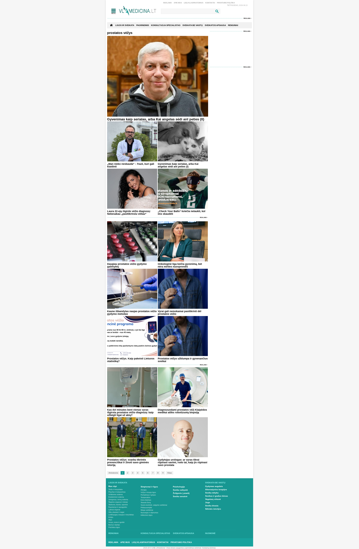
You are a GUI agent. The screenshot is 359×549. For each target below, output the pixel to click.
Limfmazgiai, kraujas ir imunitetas (121, 515)
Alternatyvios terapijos (216, 489)
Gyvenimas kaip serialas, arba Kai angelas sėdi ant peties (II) (155, 119)
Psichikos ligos (114, 527)
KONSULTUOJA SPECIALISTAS (165, 25)
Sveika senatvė (180, 496)
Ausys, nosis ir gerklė (116, 522)
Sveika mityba (211, 493)
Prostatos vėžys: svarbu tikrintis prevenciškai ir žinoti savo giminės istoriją (128, 462)
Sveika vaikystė (180, 490)
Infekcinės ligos (146, 515)
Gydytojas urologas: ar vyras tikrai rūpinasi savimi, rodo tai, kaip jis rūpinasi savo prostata (182, 462)
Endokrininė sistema (116, 497)
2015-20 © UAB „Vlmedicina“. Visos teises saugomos (163, 548)
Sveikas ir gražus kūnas (216, 496)
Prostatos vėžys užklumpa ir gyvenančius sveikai (183, 360)
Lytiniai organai (114, 510)
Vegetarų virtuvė (213, 499)
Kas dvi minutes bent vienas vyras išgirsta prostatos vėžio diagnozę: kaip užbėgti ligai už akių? (130, 412)
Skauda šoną (146, 503)
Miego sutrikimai (147, 510)
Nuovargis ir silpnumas (149, 513)
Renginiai (113, 533)
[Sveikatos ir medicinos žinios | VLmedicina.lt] (137, 11)
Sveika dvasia (211, 506)
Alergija (144, 490)
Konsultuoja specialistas (155, 533)
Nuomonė (210, 533)
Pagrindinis (142, 25)
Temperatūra (145, 497)
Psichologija (179, 487)
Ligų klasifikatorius (193, 3)
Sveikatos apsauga (183, 533)
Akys (110, 520)
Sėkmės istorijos (213, 509)
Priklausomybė (146, 508)
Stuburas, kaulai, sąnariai (118, 505)
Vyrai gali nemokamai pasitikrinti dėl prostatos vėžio (179, 312)
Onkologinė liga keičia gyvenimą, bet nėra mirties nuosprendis (180, 265)
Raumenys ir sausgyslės (117, 507)
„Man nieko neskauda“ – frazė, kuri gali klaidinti (130, 165)
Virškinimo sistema (115, 495)
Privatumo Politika (226, 3)
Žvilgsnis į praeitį (181, 493)
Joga (207, 502)
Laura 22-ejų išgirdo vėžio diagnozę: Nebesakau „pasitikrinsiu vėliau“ (129, 212)
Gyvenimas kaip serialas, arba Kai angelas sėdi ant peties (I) (178, 165)
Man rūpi (112, 486)
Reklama (167, 3)
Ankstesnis (113, 473)
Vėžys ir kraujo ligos (148, 492)
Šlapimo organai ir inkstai (118, 502)
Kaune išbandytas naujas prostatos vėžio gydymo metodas (132, 312)
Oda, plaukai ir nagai (116, 512)
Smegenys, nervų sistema (118, 500)
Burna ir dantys (114, 525)
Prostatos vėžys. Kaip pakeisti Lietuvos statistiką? (130, 360)
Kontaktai (210, 3)
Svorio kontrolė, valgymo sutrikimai (154, 505)
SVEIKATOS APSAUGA (215, 25)
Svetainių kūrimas (209, 548)
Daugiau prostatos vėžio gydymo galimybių (127, 265)
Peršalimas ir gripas (148, 495)
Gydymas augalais (214, 486)
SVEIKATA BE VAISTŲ (192, 25)
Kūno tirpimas (146, 500)
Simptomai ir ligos (149, 487)
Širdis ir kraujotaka (115, 489)
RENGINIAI (233, 25)
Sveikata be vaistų (215, 482)
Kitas (169, 473)
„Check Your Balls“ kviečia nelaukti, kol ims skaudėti (181, 212)
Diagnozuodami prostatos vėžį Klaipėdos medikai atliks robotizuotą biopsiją (182, 411)
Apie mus (178, 3)
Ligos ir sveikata (124, 25)
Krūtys (110, 517)
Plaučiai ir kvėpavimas (117, 492)
